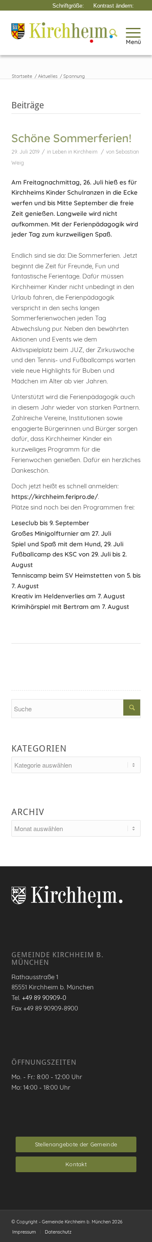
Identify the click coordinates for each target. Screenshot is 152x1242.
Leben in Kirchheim (75, 152)
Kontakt (76, 1164)
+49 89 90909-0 (44, 998)
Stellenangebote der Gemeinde (76, 1144)
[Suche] (109, 33)
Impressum (24, 1232)
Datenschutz (58, 1232)
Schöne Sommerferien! (71, 138)
